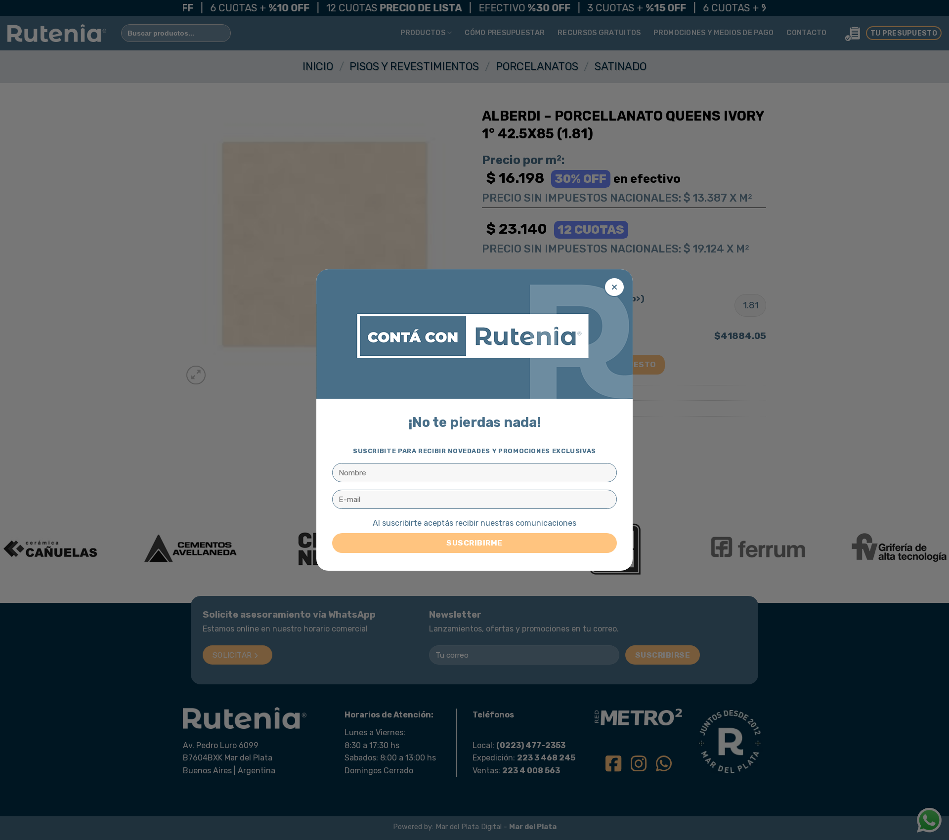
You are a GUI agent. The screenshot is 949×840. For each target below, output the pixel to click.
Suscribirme (474, 542)
